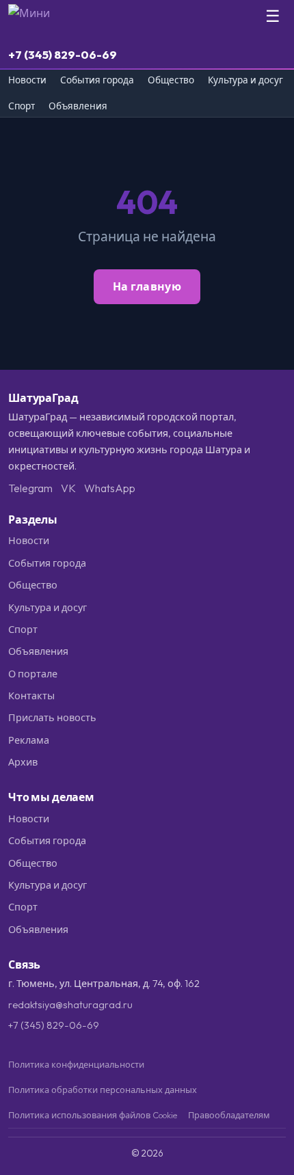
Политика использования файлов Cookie (92, 1114)
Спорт (21, 106)
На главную (147, 286)
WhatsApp (109, 488)
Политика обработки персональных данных (102, 1089)
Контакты (31, 696)
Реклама (28, 740)
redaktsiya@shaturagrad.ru (70, 1005)
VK (68, 488)
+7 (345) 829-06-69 (62, 54)
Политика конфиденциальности (76, 1064)
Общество (171, 80)
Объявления (78, 106)
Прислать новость (52, 718)
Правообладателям (229, 1114)
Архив (23, 762)
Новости (27, 80)
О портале (32, 674)
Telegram (30, 488)
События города (97, 80)
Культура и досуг (245, 80)
